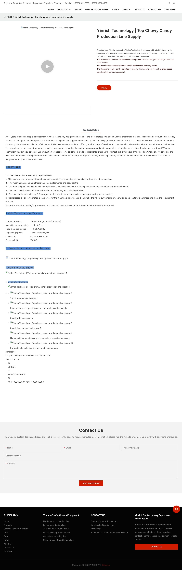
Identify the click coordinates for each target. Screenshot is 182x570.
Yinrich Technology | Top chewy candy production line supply (44, 17)
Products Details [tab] (91, 130)
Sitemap (106, 565)
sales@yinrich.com (106, 525)
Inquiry (104, 88)
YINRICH (8, 17)
